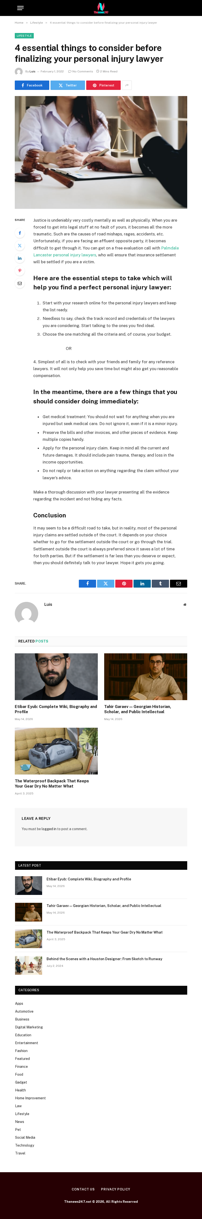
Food (19, 1074)
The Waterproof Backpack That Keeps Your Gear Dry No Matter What (52, 784)
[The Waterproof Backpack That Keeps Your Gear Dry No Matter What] (56, 751)
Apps (19, 1003)
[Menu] (20, 8)
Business (22, 1019)
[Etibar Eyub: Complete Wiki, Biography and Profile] (56, 676)
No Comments (82, 71)
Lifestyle (24, 35)
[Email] (20, 283)
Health (20, 1090)
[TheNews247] (101, 8)
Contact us (83, 1189)
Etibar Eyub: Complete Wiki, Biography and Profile (56, 709)
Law (18, 1106)
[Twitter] (20, 245)
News (19, 1122)
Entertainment (26, 1043)
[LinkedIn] (20, 258)
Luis (32, 71)
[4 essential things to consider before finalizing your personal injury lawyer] (101, 152)
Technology (24, 1145)
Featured (22, 1059)
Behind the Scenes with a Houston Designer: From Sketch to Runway (104, 959)
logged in (49, 829)
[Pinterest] (20, 271)
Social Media (25, 1137)
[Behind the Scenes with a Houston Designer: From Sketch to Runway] (28, 965)
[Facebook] (20, 233)
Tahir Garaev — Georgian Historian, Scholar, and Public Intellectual (137, 709)
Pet (18, 1130)
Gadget (21, 1082)
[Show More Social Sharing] (127, 85)
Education (23, 1035)
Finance (21, 1067)
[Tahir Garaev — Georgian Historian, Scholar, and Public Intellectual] (145, 676)
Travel (20, 1153)
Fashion (21, 1051)
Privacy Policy (115, 1189)
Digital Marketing (29, 1027)
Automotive (24, 1011)
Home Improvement (30, 1098)
